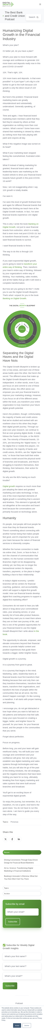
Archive (7, 894)
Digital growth (9, 486)
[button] (40, 4)
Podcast (19, 1003)
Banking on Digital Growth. (15, 298)
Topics (6, 888)
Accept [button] (17, 1025)
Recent (6, 852)
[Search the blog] (37, 17)
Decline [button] (26, 1025)
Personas (14, 822)
